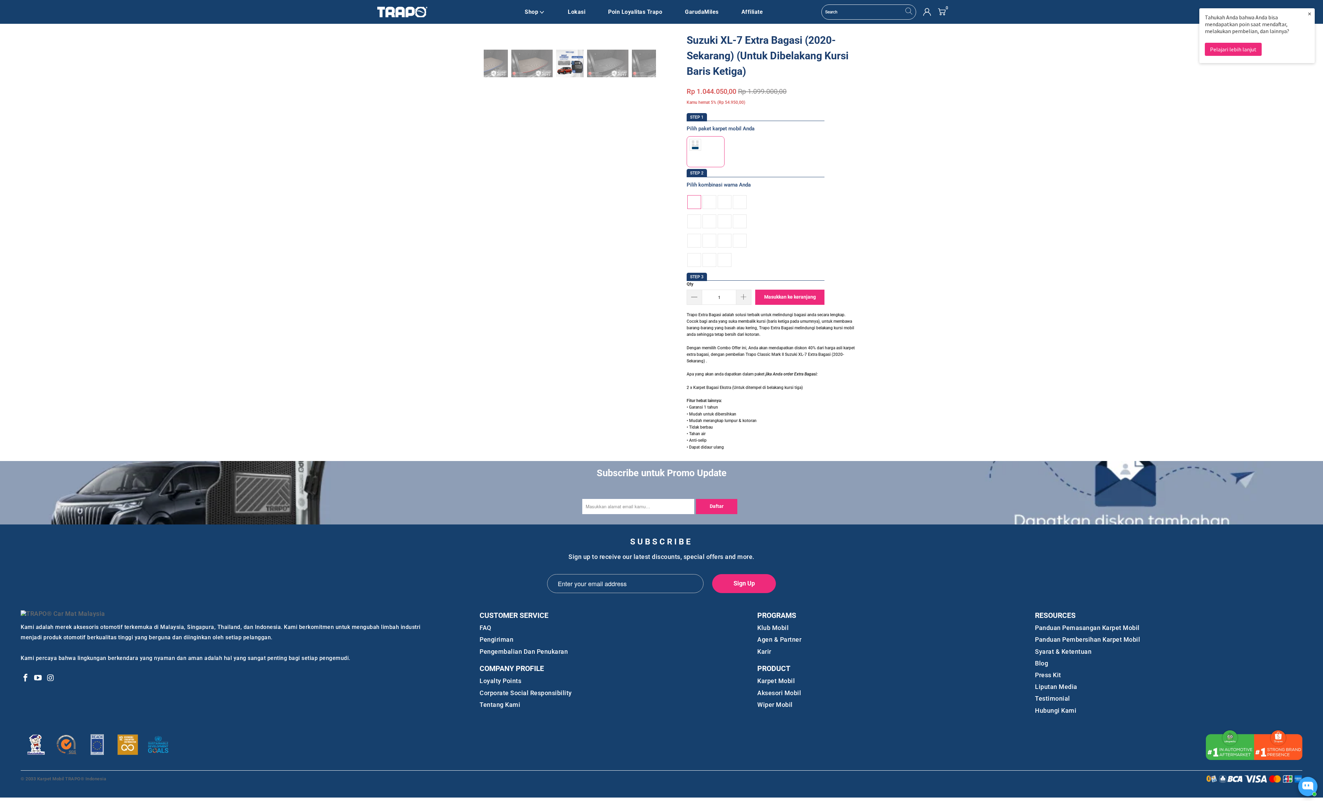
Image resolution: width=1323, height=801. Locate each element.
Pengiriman (496, 639)
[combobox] (868, 12)
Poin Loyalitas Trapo (635, 12)
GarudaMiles (702, 12)
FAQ (485, 627)
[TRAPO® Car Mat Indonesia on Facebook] (26, 678)
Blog (1041, 663)
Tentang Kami (500, 704)
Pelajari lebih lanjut (1233, 49)
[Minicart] (942, 12)
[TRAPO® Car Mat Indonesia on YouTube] (38, 678)
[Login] (927, 12)
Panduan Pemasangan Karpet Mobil (1087, 627)
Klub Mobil (773, 627)
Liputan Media (1056, 686)
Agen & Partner (779, 639)
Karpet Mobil (776, 681)
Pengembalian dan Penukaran (524, 651)
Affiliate (752, 12)
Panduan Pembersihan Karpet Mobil (1087, 639)
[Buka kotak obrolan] (1307, 786)
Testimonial (1052, 698)
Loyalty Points (500, 681)
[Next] (668, 63)
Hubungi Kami (1055, 710)
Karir (764, 651)
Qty (690, 284)
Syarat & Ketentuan (1063, 651)
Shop (531, 12)
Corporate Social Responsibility (526, 693)
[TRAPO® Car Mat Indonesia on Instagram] (50, 678)
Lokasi (576, 12)
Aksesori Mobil (779, 693)
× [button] (1309, 13)
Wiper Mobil (775, 704)
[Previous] (472, 63)
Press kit (1048, 675)
